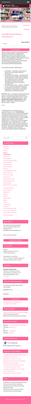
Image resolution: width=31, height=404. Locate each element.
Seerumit (6, 146)
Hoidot (5, 151)
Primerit (5, 169)
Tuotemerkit (7, 204)
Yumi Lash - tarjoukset (10, 210)
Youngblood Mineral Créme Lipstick (13, 369)
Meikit (5, 200)
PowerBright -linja (8, 179)
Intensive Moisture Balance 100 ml (13, 365)
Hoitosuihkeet (7, 162)
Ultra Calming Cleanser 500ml (12, 373)
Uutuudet (6, 148)
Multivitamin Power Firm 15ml (12, 359)
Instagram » (12, 331)
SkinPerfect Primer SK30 (10, 357)
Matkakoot (6, 192)
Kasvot (8, 25)
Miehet (5, 196)
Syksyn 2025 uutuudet (9, 212)
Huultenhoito (7, 183)
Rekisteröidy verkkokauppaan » (12, 302)
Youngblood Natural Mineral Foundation (15, 355)
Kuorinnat (6, 156)
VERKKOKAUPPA (6, 2)
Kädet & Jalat (7, 198)
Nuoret (5, 194)
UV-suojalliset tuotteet (10, 171)
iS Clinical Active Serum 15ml (11, 367)
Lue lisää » (6, 276)
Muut (4, 202)
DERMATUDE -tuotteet (10, 185)
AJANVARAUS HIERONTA (15, 240)
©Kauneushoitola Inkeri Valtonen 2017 (15, 399)
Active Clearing (7, 173)
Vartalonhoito (7, 190)
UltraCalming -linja (8, 181)
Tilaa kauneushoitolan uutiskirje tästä (14, 312)
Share (5, 43)
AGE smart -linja (8, 175)
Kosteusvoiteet (7, 164)
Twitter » (11, 333)
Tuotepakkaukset (8, 188)
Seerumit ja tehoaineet (10, 160)
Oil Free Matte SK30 (9, 371)
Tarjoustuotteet (8, 215)
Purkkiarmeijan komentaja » (17, 325)
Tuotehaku (26, 25)
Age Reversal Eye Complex (11, 363)
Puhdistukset (14, 25)
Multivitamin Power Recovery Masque (14, 361)
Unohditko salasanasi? (10, 304)
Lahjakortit (6, 206)
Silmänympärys (7, 166)
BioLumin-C (6, 177)
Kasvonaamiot (7, 158)
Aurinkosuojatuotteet (9, 208)
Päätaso (3, 25)
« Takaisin (26, 29)
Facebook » (12, 327)
